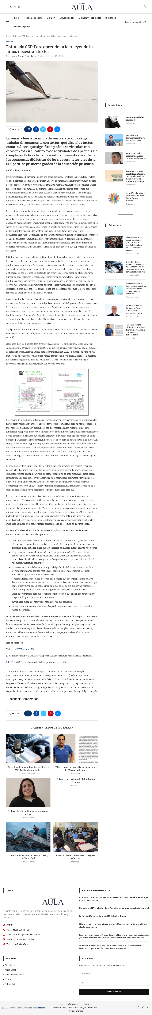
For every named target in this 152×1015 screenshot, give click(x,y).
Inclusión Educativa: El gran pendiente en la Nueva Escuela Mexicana (135, 197)
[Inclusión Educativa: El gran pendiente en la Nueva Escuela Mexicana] (114, 198)
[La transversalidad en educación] (114, 122)
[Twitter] (11, 7)
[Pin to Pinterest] (50, 129)
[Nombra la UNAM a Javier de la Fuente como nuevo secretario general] (114, 310)
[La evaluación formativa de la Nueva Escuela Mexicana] (114, 140)
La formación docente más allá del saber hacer (102, 916)
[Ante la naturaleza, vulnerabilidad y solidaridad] (28, 837)
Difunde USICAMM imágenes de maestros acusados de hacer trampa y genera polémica (136, 289)
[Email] (15, 7)
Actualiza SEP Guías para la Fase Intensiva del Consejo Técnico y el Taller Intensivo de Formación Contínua (135, 176)
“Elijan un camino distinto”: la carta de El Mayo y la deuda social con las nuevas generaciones (135, 330)
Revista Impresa (22, 26)
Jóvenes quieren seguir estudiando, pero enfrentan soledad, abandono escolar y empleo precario (134, 243)
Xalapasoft (40, 1008)
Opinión (51, 18)
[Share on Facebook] (36, 129)
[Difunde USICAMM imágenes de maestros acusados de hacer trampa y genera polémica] (114, 289)
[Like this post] (29, 129)
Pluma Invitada (25, 56)
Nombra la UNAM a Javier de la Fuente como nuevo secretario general (134, 309)
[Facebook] (7, 7)
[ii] (12, 337)
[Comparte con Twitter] (43, 129)
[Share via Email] (57, 129)
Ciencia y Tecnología (90, 18)
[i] (7, 656)
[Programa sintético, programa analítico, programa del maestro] (114, 158)
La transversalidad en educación (135, 118)
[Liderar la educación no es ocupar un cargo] (28, 793)
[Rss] (19, 7)
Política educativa (33, 18)
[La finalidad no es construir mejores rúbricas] (75, 837)
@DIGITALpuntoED (24, 649)
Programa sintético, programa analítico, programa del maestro (136, 156)
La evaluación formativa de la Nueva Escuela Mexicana (135, 138)
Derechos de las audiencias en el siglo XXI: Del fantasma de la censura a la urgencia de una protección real (135, 267)
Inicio (16, 18)
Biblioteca (110, 18)
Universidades (67, 18)
